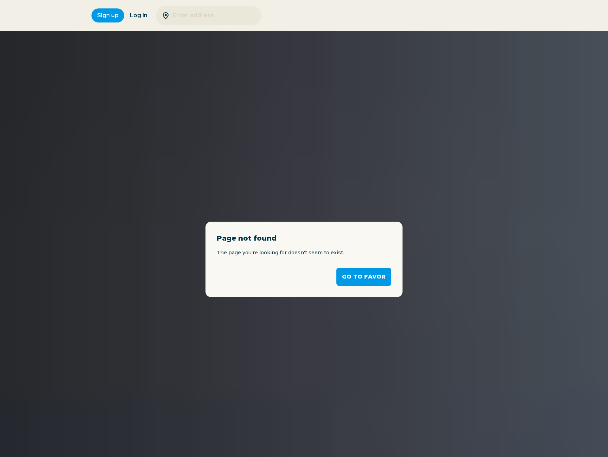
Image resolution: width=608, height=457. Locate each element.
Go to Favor (364, 276)
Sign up (108, 15)
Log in (138, 15)
